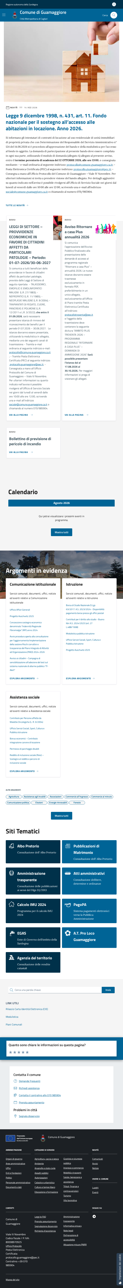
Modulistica (12, 1017)
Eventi (95, 1192)
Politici (9, 1177)
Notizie (95, 1168)
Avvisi (95, 1163)
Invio (108, 990)
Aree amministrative (15, 1163)
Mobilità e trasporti (72, 1172)
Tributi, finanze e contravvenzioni (71, 1189)
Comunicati (97, 1159)
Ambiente (39, 1163)
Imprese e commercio (73, 1168)
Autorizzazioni (41, 1177)
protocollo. (15, 364)
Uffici (8, 1168)
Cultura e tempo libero (45, 1187)
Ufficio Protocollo (14, 1246)
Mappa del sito (12, 1279)
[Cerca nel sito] (113, 15)
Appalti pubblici (41, 1173)
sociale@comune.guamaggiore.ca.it (27, 191)
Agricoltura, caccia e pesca (47, 1159)
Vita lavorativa (70, 1200)
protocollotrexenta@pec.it (79, 315)
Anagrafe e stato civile (45, 1168)
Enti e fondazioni (13, 1173)
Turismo (67, 1195)
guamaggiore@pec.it (32, 364)
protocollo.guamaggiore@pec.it (92, 169)
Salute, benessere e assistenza (72, 1179)
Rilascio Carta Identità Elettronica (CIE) (27, 1009)
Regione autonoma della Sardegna (22, 4)
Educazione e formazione (46, 1192)
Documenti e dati (14, 1187)
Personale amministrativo (18, 1182)
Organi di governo (14, 1159)
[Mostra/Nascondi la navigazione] (4, 15)
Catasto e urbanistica (44, 1182)
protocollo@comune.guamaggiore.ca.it (90, 164)
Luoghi (95, 1187)
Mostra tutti (61, 532)
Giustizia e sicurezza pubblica (72, 1161)
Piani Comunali (14, 1024)
